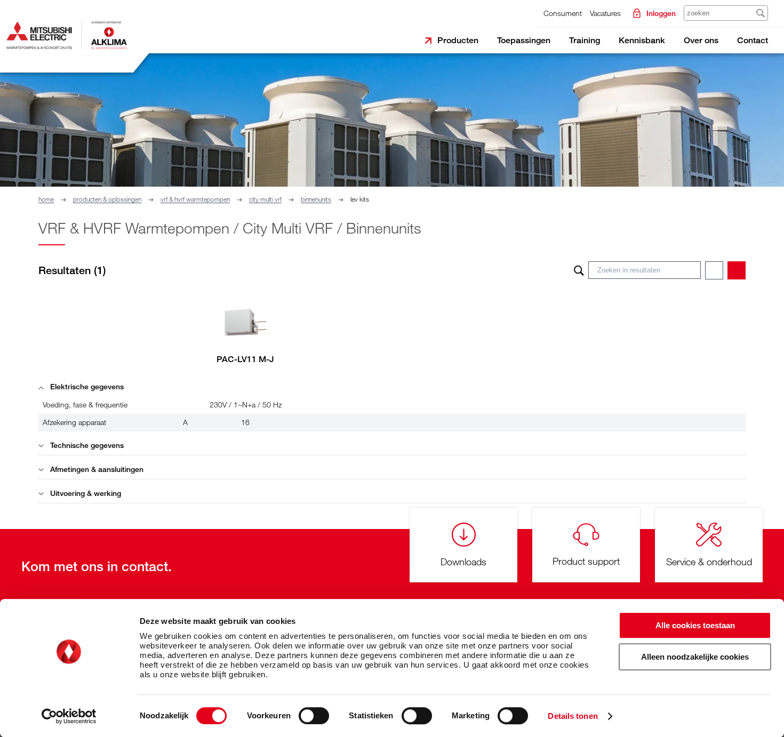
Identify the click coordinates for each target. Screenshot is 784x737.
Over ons (701, 40)
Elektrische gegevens (86, 386)
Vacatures (605, 13)
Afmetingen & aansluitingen (95, 469)
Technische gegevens (86, 445)
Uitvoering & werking (84, 493)
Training (584, 40)
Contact (752, 40)
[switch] (314, 715)
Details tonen (572, 715)
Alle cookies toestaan (695, 625)
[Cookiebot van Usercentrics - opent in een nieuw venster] (69, 716)
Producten (457, 40)
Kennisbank (642, 40)
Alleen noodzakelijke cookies (695, 656)
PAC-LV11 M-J (245, 359)
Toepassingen (523, 40)
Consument (562, 13)
